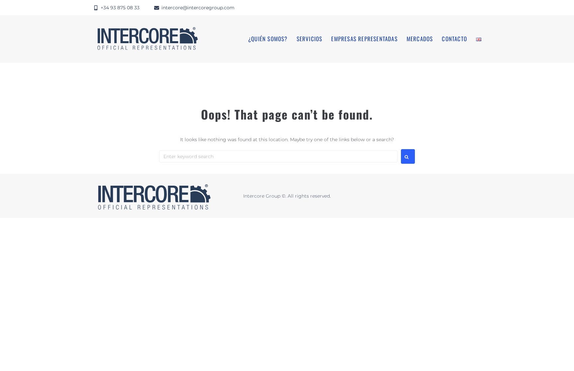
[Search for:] (278, 156)
